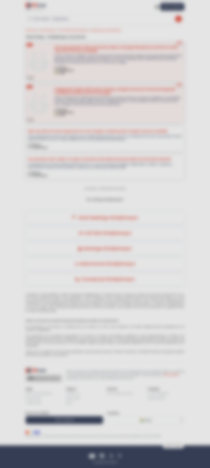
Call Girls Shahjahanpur (108, 233)
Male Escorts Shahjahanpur (107, 264)
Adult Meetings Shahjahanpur (107, 217)
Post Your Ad (172, 7)
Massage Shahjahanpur (107, 248)
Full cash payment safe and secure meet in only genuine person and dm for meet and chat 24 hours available (116, 49)
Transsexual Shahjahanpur (108, 279)
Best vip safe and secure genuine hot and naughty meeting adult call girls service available (98, 131)
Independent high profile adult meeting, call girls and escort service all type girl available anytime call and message (114, 91)
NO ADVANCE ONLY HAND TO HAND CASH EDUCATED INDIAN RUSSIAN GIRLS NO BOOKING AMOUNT (100, 159)
